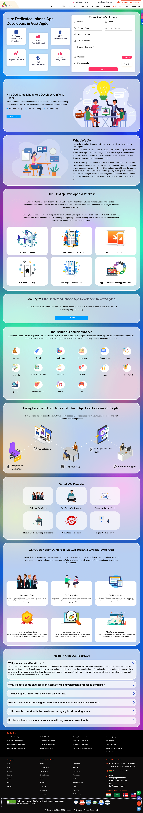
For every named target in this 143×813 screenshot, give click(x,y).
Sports (75, 786)
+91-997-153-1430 (120, 771)
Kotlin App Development (80, 740)
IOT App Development (80, 737)
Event (41, 779)
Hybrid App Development (47, 744)
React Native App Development (82, 748)
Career (98, 6)
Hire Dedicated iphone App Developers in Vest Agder (78, 299)
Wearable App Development (114, 748)
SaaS (74, 779)
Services (71, 6)
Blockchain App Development (16, 748)
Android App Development (15, 740)
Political (75, 767)
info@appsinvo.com (84, 2)
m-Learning (43, 790)
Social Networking (78, 782)
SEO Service (110, 740)
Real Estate (76, 771)
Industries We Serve (85, 6)
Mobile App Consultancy (80, 744)
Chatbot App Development (48, 737)
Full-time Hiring (15, 109)
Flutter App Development (47, 740)
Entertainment (44, 775)
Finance (42, 782)
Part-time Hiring (34, 109)
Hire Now (13, 116)
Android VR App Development (16, 744)
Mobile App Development (14, 737)
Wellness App (77, 794)
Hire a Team (117, 6)
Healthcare (43, 786)
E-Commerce (44, 771)
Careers (9, 775)
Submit (103, 69)
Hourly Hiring (52, 109)
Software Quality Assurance (114, 737)
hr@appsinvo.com (117, 786)
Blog (126, 6)
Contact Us (135, 6)
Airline (42, 763)
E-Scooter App (44, 767)
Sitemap (9, 786)
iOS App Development (46, 748)
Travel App (76, 790)
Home (53, 6)
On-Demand (77, 763)
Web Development (111, 752)
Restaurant (76, 775)
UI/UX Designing (111, 744)
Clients (107, 6)
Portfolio (62, 6)
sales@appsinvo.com (105, 2)
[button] (139, 809)
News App (43, 794)
